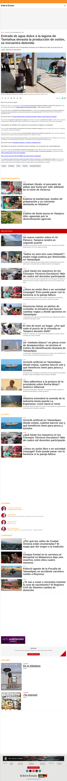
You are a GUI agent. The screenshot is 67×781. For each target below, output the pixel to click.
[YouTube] (33, 771)
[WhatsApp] (8, 98)
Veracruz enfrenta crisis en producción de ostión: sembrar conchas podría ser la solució (34, 116)
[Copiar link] (17, 98)
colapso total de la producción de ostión (26, 107)
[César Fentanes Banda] (3, 529)
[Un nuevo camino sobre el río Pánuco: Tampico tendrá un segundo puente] (11, 242)
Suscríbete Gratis (33, 654)
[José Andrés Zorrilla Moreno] (3, 508)
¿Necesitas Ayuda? (33, 767)
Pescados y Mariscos (35, 165)
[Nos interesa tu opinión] (33, 758)
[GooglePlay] (40, 771)
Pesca (18, 165)
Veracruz (25, 165)
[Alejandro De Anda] (3, 522)
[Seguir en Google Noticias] (65, 98)
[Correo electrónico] (14, 98)
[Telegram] (11, 98)
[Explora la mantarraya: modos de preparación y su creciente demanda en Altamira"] (11, 202)
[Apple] (36, 771)
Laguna (4, 165)
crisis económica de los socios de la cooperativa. (13, 152)
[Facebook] (2, 98)
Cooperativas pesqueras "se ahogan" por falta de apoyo (26, 142)
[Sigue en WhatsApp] (63, 98)
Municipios (11, 165)
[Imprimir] (20, 98)
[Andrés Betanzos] (3, 515)
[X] (5, 98)
